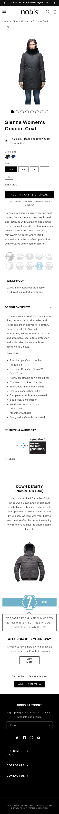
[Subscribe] (48, 725)
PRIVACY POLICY (19, 808)
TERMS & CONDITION (38, 808)
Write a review (29, 684)
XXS (10, 169)
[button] (47, 12)
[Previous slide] (4, 3)
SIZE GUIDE (11, 185)
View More (29, 660)
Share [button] (12, 459)
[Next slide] (54, 3)
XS (23, 169)
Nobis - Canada (29, 805)
